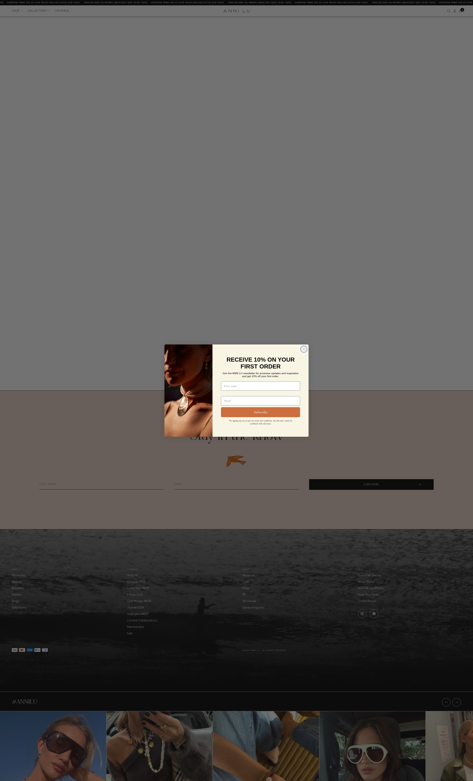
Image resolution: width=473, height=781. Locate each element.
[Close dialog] (304, 349)
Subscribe (261, 412)
